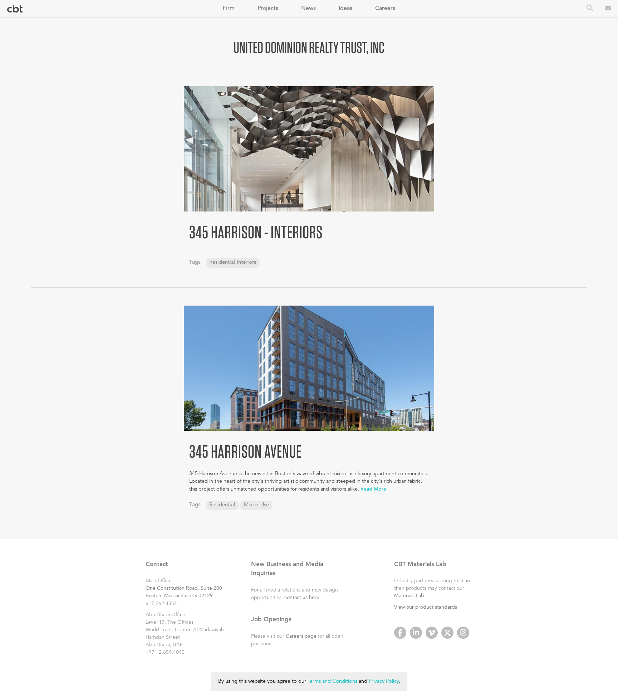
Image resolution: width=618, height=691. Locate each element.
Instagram (463, 633)
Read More (373, 489)
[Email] (607, 9)
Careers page (301, 636)
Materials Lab (409, 595)
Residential (222, 505)
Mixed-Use (256, 505)
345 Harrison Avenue (245, 451)
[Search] (589, 8)
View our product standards (425, 607)
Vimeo (432, 633)
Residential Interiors (232, 262)
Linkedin (416, 633)
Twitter (447, 633)
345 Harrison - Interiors (256, 232)
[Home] (15, 9)
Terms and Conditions (332, 681)
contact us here (301, 597)
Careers (385, 8)
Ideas (345, 8)
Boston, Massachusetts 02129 (179, 595)
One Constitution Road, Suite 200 (184, 588)
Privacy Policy (384, 681)
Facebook (400, 633)
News (308, 8)
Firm (229, 8)
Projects (268, 8)
